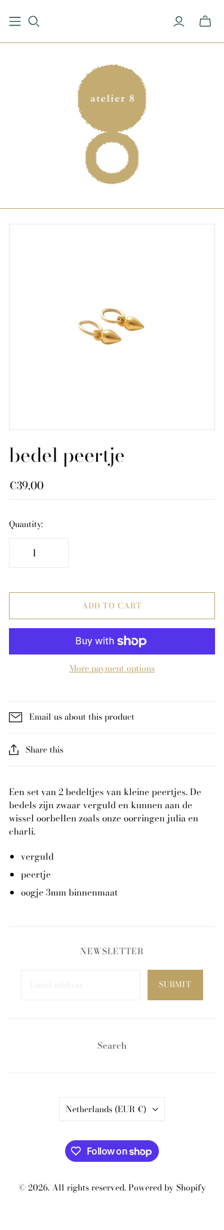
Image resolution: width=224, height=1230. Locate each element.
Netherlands (106, 1109)
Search (112, 1045)
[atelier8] (112, 122)
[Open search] (34, 22)
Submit (175, 984)
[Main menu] (15, 22)
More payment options (112, 669)
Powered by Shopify (167, 1187)
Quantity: (26, 525)
